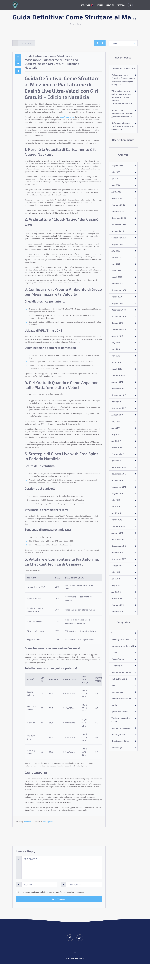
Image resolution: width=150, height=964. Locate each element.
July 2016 (115, 500)
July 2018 (115, 342)
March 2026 (116, 198)
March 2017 (116, 447)
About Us (110, 5)
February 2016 (118, 526)
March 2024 (116, 296)
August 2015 (117, 565)
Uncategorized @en (120, 741)
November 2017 (118, 395)
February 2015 (118, 605)
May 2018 (115, 355)
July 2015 (115, 572)
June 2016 (115, 506)
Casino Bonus (117, 659)
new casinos (117, 692)
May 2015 (115, 585)
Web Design (116, 747)
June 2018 (115, 349)
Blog (79, 24)
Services (99, 5)
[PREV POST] (97, 43)
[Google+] (79, 937)
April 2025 (116, 270)
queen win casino (119, 711)
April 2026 (116, 192)
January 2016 (117, 533)
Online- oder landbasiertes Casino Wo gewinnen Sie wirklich (122, 113)
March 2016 (116, 519)
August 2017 (117, 415)
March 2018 (116, 369)
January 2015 (117, 611)
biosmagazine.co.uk (120, 639)
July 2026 (115, 172)
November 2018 (118, 316)
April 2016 (116, 513)
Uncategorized (48, 821)
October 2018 (117, 323)
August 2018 (117, 336)
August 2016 (117, 493)
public (114, 705)
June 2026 (116, 178)
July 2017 (115, 421)
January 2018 (117, 382)
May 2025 (115, 264)
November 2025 (118, 224)
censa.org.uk (117, 665)
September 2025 (119, 237)
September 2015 (118, 559)
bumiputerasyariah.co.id (122, 646)
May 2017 (115, 434)
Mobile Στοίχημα (119, 679)
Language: (86, 5)
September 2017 (118, 408)
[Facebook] (70, 937)
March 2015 (116, 598)
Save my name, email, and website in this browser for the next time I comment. (51, 892)
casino (114, 652)
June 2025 (116, 257)
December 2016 (118, 467)
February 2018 (118, 375)
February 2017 (117, 454)
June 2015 (115, 578)
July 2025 (115, 251)
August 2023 (117, 303)
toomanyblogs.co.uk (120, 728)
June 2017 (115, 428)
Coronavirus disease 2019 (123, 68)
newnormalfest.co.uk (121, 698)
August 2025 (117, 244)
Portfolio (121, 5)
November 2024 (118, 290)
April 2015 (116, 592)
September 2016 (118, 487)
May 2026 (115, 185)
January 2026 (117, 211)
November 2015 (118, 546)
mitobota (27, 821)
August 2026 (117, 165)
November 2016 (118, 474)
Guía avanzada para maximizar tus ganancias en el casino (122, 126)
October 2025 (117, 231)
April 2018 (116, 362)
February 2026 (118, 205)
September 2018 (118, 329)
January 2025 (117, 283)
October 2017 (117, 401)
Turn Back (26, 43)
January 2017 (117, 460)
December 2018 (118, 310)
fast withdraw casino (121, 672)
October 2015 (117, 552)
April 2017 (116, 441)
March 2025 (116, 277)
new (113, 685)
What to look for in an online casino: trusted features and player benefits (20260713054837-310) (122, 97)
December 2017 (118, 388)
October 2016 (117, 480)
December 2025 (118, 218)
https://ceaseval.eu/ (66, 117)
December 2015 (118, 539)
